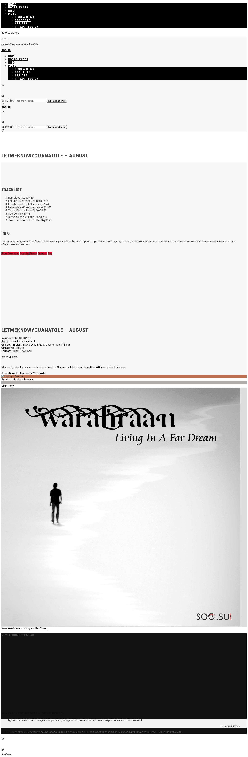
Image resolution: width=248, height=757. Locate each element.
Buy (50, 253)
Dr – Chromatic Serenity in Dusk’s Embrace (32, 713)
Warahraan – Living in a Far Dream (24, 628)
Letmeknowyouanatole (23, 341)
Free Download (10, 253)
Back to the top (10, 32)
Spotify (24, 253)
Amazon (42, 253)
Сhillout (65, 344)
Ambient (16, 344)
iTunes (33, 253)
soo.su (6, 50)
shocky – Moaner (17, 379)
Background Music (33, 344)
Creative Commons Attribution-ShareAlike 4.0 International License (86, 367)
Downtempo (53, 344)
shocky (19, 367)
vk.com (13, 357)
